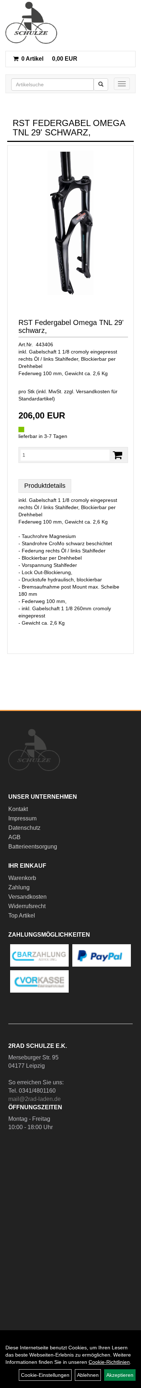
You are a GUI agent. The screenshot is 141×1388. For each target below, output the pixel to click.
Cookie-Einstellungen (45, 1375)
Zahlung (19, 887)
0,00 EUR (49, 59)
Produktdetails (44, 485)
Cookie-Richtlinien (109, 1362)
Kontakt (18, 809)
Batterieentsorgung (32, 846)
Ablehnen (88, 1375)
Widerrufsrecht (27, 906)
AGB (14, 837)
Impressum (22, 818)
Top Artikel (21, 915)
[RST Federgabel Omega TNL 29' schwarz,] (70, 223)
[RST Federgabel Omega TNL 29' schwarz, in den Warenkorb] (117, 455)
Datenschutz (24, 828)
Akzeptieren (119, 1375)
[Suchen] (101, 84)
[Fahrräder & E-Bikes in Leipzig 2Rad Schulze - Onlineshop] (31, 23)
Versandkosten (27, 897)
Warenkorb (22, 878)
